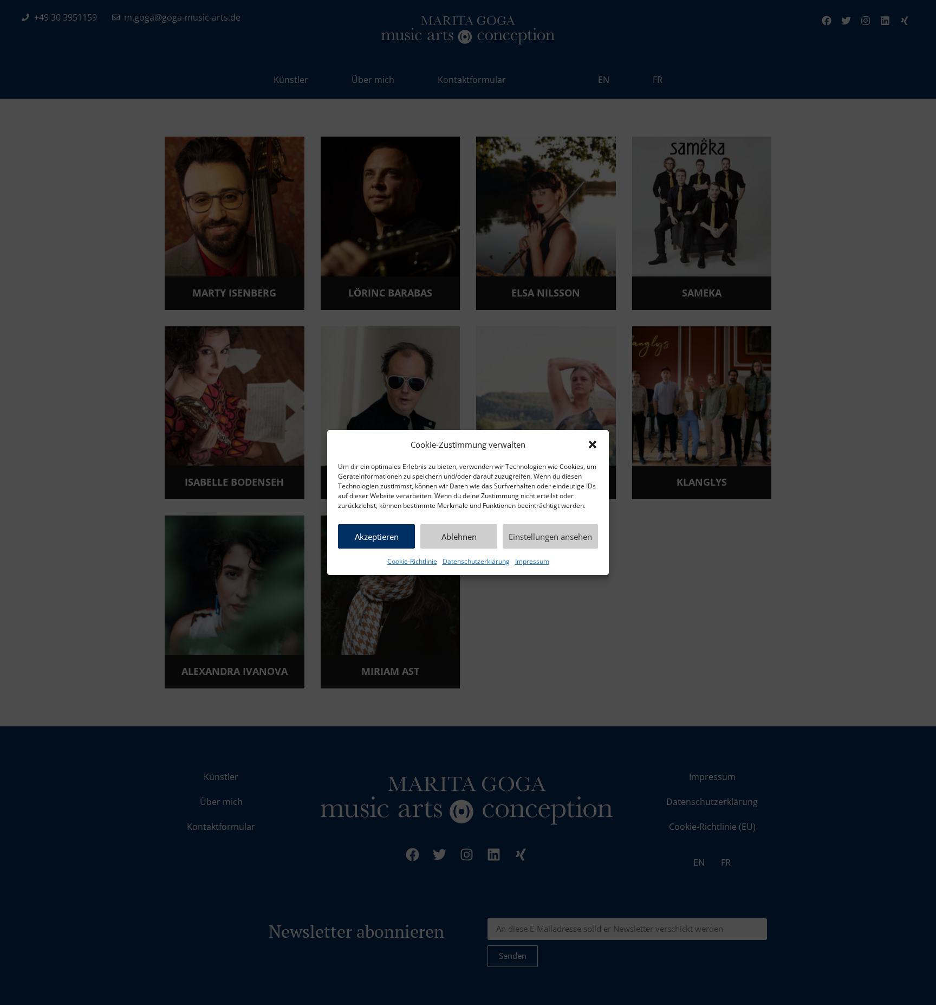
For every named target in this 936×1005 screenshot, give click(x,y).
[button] (592, 444)
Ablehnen (459, 536)
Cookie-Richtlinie (412, 561)
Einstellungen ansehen (550, 536)
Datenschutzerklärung (476, 561)
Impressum (532, 561)
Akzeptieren (377, 536)
